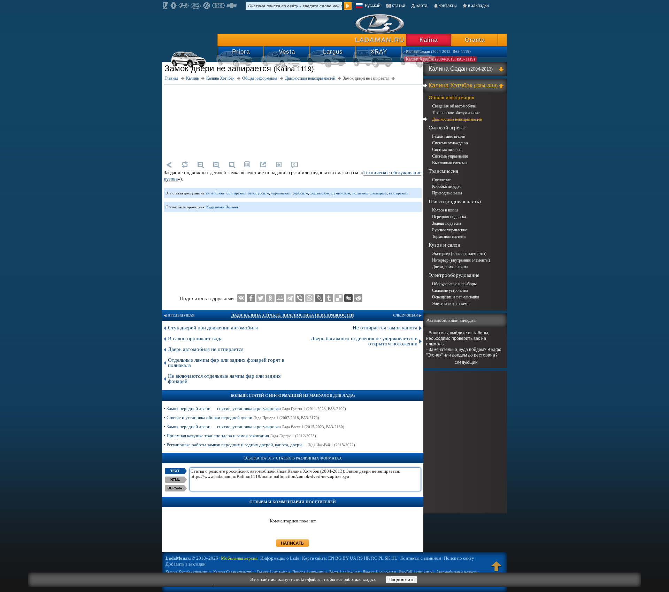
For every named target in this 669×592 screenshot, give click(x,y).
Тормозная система (449, 236)
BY (346, 558)
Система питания (447, 149)
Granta (475, 40)
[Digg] (348, 298)
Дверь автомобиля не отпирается (206, 349)
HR (367, 558)
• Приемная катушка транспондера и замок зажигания (240, 435)
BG (338, 558)
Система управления (450, 156)
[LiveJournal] (319, 298)
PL (381, 558)
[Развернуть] (502, 69)
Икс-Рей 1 (416, 572)
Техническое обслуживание (455, 112)
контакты (448, 5)
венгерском (398, 193)
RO (374, 558)
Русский (372, 5)
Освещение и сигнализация (455, 297)
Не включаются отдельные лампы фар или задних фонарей (224, 378)
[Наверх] (496, 569)
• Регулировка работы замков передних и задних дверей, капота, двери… (259, 444)
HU (394, 558)
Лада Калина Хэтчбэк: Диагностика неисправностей (292, 315)
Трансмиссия (443, 171)
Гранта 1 (273, 572)
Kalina (429, 40)
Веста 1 (344, 572)
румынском (340, 193)
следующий (466, 362)
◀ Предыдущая (179, 315)
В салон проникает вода (195, 338)
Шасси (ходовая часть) (455, 201)
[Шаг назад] (169, 164)
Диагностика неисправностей (457, 119)
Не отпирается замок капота (385, 327)
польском (360, 193)
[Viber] (299, 298)
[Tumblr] (329, 298)
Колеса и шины (445, 210)
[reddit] (358, 298)
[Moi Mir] (280, 298)
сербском (300, 193)
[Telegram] (290, 298)
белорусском (258, 193)
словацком (378, 193)
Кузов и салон (444, 245)
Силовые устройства (450, 290)
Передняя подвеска (449, 216)
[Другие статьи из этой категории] (247, 164)
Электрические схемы (451, 303)
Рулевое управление (449, 229)
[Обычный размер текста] (231, 164)
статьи (398, 5)
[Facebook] (251, 298)
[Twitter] (260, 298)
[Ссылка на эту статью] (263, 164)
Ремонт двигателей (448, 136)
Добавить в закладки (186, 564)
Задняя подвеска (446, 223)
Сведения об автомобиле (454, 106)
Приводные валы (447, 193)
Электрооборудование (454, 275)
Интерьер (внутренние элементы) (461, 260)
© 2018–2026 (192, 558)
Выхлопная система (449, 162)
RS (360, 558)
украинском (281, 193)
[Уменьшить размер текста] (200, 164)
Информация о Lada (279, 558)
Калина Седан (461, 68)
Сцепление (441, 179)
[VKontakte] (241, 298)
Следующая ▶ (407, 315)
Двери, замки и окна (450, 266)
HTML (175, 479)
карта (422, 5)
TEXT (174, 471)
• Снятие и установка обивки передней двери (241, 417)
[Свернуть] (502, 85)
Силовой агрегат (447, 127)
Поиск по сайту (459, 558)
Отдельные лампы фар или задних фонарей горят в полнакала (226, 362)
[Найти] (348, 6)
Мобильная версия (239, 558)
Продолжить (402, 579)
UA (353, 558)
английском (215, 193)
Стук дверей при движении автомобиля (213, 327)
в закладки (478, 5)
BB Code (175, 488)
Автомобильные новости (457, 572)
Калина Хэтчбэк (463, 85)
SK (387, 558)
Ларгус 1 (379, 572)
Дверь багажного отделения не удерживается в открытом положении (364, 341)
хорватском (319, 193)
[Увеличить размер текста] (216, 164)
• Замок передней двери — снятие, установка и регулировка (255, 408)
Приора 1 (309, 572)
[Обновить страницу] (184, 164)
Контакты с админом (420, 558)
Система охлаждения (450, 143)
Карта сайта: (314, 558)
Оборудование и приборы (454, 283)
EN (331, 558)
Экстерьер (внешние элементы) (459, 253)
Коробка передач (446, 186)
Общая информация (451, 97)
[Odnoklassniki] (270, 298)
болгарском (236, 193)
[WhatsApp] (309, 298)
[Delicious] (338, 298)
